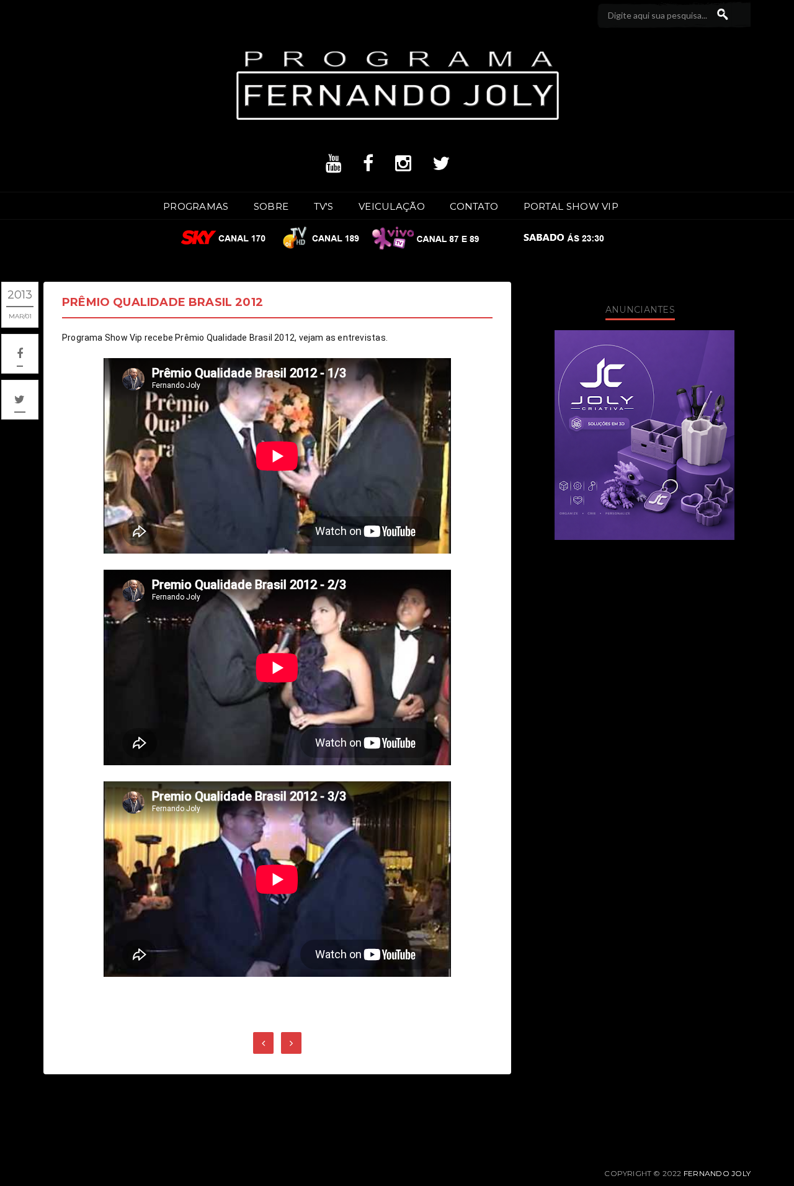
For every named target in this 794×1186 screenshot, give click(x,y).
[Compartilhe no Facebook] (20, 354)
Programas (196, 206)
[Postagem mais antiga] (291, 1043)
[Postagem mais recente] (263, 1043)
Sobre (271, 206)
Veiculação (392, 206)
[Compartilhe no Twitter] (19, 399)
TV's (324, 206)
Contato (474, 206)
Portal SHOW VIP (571, 206)
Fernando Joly (717, 1173)
